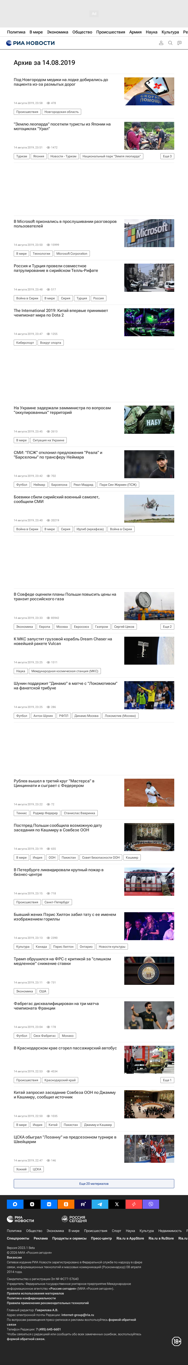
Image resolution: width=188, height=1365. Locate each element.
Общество (34, 1231)
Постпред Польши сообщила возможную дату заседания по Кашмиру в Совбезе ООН (58, 827)
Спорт (116, 1231)
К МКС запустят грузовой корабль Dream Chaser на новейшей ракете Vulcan (63, 641)
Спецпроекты (18, 1238)
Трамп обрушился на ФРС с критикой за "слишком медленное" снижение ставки (62, 961)
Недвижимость (170, 1231)
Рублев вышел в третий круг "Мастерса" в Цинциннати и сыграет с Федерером (54, 783)
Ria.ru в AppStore (130, 1238)
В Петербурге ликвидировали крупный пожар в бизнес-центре (59, 872)
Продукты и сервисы (69, 1238)
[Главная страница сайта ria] (29, 43)
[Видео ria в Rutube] (83, 1204)
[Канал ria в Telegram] (100, 1204)
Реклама (41, 1238)
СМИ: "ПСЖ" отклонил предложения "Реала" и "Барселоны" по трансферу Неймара (58, 454)
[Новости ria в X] (117, 1204)
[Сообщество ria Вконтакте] (49, 1204)
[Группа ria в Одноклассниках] (66, 1204)
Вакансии (14, 1257)
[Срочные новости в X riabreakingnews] (134, 1204)
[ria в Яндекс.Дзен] (32, 1204)
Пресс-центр (101, 1238)
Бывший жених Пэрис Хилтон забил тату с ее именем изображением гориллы (65, 916)
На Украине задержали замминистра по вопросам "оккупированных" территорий (62, 410)
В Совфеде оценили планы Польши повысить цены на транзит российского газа (65, 596)
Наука (130, 1231)
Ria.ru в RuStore (161, 1238)
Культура (147, 1231)
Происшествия (95, 1231)
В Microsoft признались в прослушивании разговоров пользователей (65, 223)
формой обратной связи (25, 1339)
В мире (74, 1231)
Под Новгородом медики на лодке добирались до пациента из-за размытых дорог (61, 82)
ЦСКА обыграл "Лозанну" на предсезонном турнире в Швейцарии (65, 1139)
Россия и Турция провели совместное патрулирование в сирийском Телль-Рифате (56, 268)
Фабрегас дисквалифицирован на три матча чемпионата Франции (56, 1005)
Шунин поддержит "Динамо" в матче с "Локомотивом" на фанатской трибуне (65, 685)
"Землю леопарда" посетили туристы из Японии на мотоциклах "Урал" (62, 126)
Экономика (55, 1231)
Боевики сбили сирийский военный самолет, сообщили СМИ (57, 499)
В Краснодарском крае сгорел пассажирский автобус (65, 1048)
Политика (14, 1231)
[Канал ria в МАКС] (15, 1204)
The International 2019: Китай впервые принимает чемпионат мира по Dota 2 (61, 312)
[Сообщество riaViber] (151, 1204)
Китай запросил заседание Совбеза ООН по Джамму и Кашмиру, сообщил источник (65, 1094)
